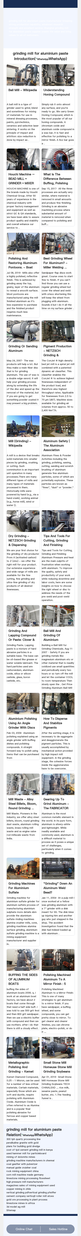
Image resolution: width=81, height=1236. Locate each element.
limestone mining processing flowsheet (28, 1178)
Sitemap (11, 1210)
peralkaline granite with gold (22, 1142)
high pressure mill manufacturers (24, 1181)
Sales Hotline (58, 1229)
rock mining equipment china (22, 1171)
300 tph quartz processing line (23, 1139)
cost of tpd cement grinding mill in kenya (29, 1149)
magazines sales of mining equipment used (30, 1185)
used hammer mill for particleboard (26, 1153)
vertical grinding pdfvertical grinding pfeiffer (31, 1192)
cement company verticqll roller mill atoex (30, 1196)
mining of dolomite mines (20, 1157)
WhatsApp (57, 58)
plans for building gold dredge (23, 1146)
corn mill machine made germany (24, 1174)
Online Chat (24, 1229)
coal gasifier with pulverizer (22, 1164)
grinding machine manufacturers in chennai (30, 1160)
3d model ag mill (15, 1206)
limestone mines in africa (20, 1203)
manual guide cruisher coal (21, 1167)
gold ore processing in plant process (26, 1199)
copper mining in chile (18, 1189)
